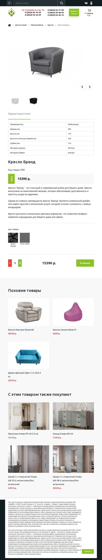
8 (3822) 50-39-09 (33, 15)
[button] (82, 87)
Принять (87, 551)
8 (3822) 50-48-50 (56, 12)
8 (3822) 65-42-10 (56, 15)
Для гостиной (20, 25)
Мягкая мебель (37, 25)
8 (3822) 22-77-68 (56, 10)
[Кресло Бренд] (47, 62)
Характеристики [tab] (19, 113)
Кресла (50, 25)
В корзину (85, 263)
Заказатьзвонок (74, 12)
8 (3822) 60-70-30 (33, 12)
